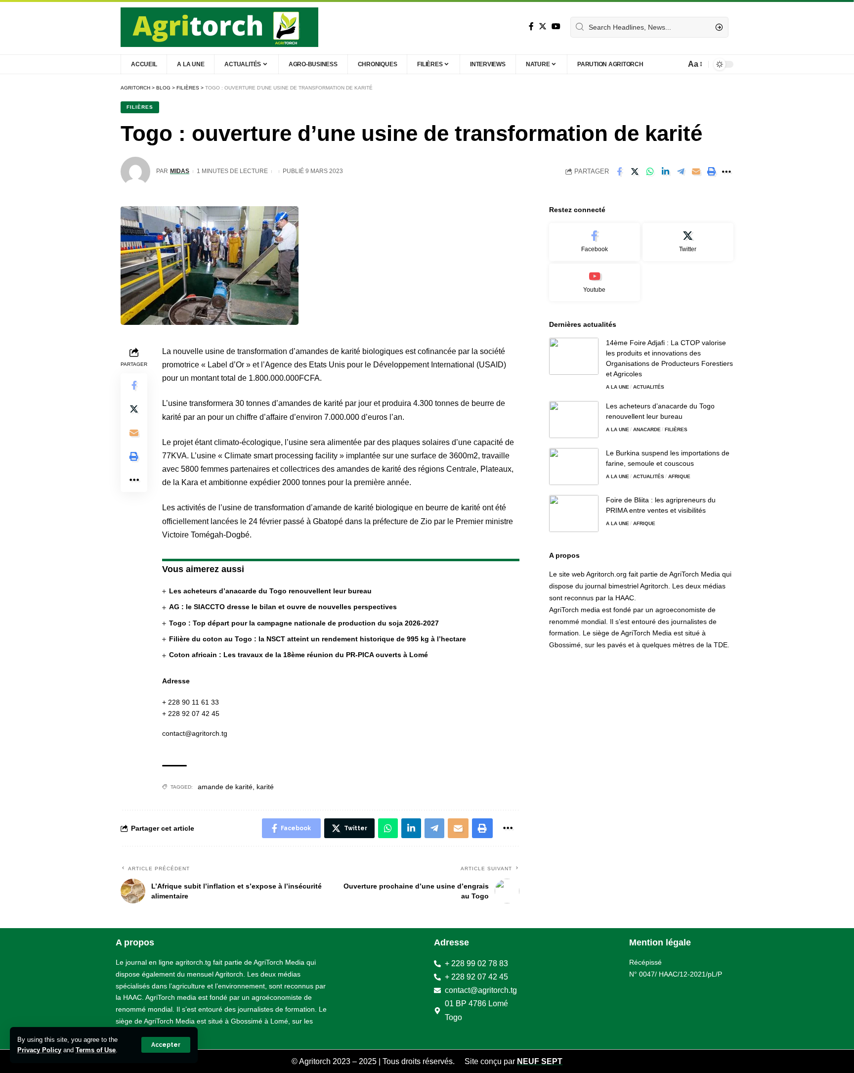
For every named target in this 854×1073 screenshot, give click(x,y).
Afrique (679, 476)
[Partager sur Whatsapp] (650, 171)
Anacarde (647, 429)
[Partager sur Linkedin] (665, 171)
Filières (140, 107)
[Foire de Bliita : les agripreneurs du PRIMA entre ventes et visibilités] (573, 513)
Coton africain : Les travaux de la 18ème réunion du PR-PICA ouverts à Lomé (298, 655)
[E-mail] (696, 171)
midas (179, 171)
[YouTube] (556, 26)
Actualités (648, 387)
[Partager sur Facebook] (619, 171)
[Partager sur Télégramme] (680, 171)
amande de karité (225, 787)
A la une (617, 387)
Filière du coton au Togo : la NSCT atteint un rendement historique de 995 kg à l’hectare (317, 639)
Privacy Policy (39, 1050)
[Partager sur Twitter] (634, 171)
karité (265, 787)
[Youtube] (594, 282)
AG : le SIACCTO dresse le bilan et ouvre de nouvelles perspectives (283, 607)
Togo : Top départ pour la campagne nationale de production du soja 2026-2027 (304, 623)
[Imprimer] (711, 171)
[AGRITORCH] (219, 27)
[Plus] (726, 171)
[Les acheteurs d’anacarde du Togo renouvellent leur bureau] (573, 419)
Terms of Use (96, 1050)
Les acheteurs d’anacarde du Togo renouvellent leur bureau (270, 591)
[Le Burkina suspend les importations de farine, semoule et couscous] (573, 466)
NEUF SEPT (539, 1061)
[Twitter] (542, 26)
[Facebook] (531, 26)
